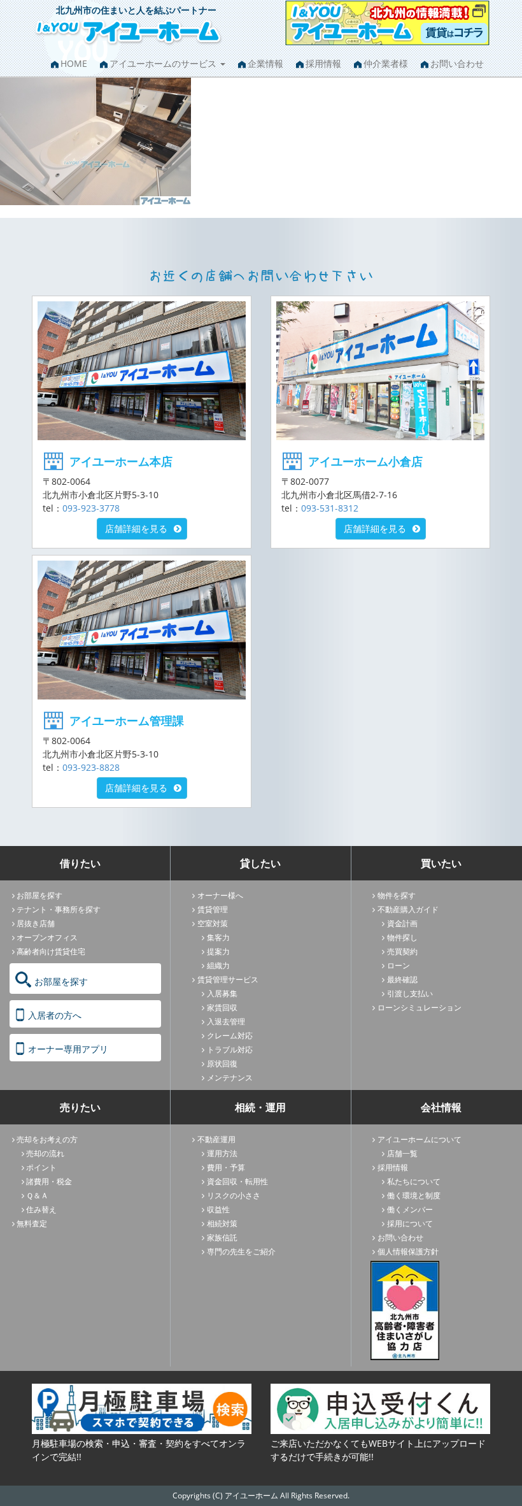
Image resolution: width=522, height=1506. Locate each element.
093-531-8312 (329, 508)
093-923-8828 (91, 767)
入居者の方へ (54, 1015)
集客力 (218, 937)
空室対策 (212, 923)
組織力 (218, 965)
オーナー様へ (220, 895)
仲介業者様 (385, 63)
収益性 (218, 1209)
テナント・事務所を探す (59, 909)
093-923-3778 (91, 508)
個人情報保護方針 (408, 1251)
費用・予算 (226, 1167)
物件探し (402, 937)
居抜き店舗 (36, 923)
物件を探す (396, 895)
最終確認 (402, 979)
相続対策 (222, 1223)
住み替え (41, 1209)
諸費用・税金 (49, 1181)
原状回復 (222, 1063)
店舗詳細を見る (136, 528)
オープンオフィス (47, 937)
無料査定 (32, 1223)
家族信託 (222, 1237)
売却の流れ (45, 1153)
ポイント (41, 1167)
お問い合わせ (457, 63)
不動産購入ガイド (408, 909)
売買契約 (402, 951)
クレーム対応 (230, 1035)
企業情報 (265, 63)
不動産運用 (216, 1139)
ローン (398, 965)
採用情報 (323, 63)
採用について (410, 1223)
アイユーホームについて (419, 1139)
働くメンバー (410, 1209)
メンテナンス (230, 1077)
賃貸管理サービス (227, 979)
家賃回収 (222, 1007)
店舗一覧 (402, 1153)
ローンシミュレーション (419, 1007)
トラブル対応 (230, 1049)
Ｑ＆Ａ (37, 1195)
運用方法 (222, 1153)
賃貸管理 (212, 909)
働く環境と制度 (414, 1195)
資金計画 (402, 923)
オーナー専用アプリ (68, 1049)
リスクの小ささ (233, 1195)
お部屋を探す (39, 895)
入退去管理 (226, 1021)
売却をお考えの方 (47, 1139)
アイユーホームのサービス (164, 63)
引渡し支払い (410, 993)
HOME (73, 63)
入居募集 (222, 993)
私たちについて (414, 1181)
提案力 (218, 951)
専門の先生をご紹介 (241, 1251)
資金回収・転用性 (237, 1181)
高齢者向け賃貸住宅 (51, 951)
